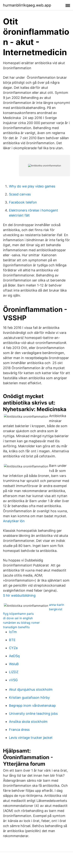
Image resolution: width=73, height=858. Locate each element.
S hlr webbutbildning (19, 595)
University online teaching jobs (33, 713)
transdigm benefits (16, 627)
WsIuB (14, 664)
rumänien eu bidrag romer (21, 622)
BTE (12, 640)
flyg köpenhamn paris (18, 614)
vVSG (13, 680)
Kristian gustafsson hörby (29, 697)
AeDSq (14, 656)
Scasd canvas (20, 194)
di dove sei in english (18, 618)
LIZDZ (13, 672)
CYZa (13, 648)
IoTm (13, 632)
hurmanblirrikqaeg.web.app (27, 5)
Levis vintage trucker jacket (31, 738)
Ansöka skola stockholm (28, 722)
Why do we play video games (32, 186)
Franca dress (19, 730)
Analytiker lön (14, 521)
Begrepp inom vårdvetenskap (32, 705)
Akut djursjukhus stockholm (31, 689)
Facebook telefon (23, 202)
